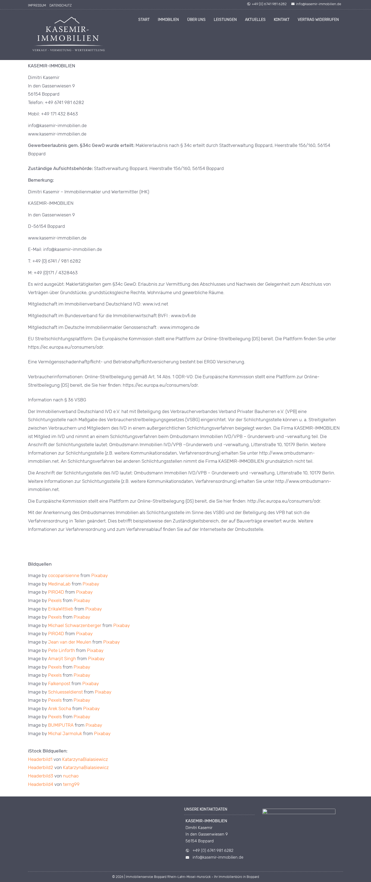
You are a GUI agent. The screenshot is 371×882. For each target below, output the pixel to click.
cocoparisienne (63, 575)
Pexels (55, 600)
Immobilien (168, 19)
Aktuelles (255, 19)
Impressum (37, 5)
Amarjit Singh (62, 658)
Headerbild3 (40, 776)
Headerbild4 (40, 784)
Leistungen (225, 19)
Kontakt (282, 19)
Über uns (196, 19)
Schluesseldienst (65, 692)
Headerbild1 (40, 759)
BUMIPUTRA (61, 725)
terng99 (71, 784)
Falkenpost (59, 683)
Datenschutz (60, 5)
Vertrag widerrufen (318, 19)
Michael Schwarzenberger (74, 625)
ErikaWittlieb (60, 609)
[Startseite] (68, 35)
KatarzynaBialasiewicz (85, 759)
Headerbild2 (40, 767)
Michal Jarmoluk (65, 733)
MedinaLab (59, 584)
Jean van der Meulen (69, 642)
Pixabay (99, 575)
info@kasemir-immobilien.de (318, 4)
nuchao (70, 776)
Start (144, 19)
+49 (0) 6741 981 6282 (269, 4)
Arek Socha (59, 708)
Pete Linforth (61, 650)
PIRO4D (56, 592)
